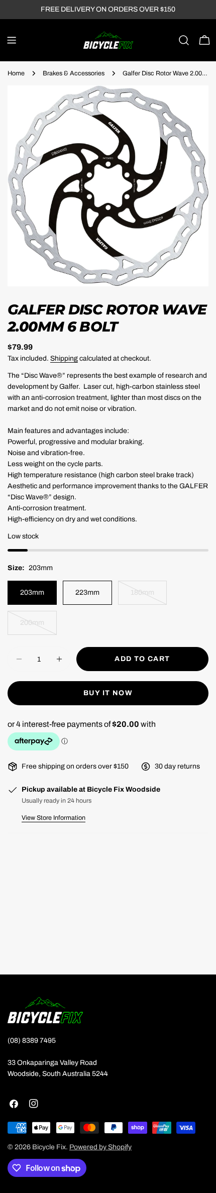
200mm (38, 627)
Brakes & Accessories (73, 73)
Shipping (64, 358)
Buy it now (108, 693)
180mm (149, 597)
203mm (32, 592)
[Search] (184, 40)
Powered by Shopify (100, 1147)
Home (16, 73)
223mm (87, 592)
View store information (53, 817)
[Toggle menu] (12, 40)
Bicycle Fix (49, 1147)
